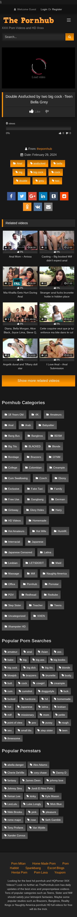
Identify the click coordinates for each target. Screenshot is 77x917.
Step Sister (14, 605)
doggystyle (47, 691)
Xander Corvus (16, 835)
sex (9, 730)
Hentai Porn (19, 872)
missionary (27, 714)
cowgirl (40, 683)
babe (10, 659)
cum (10, 691)
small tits (26, 730)
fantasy (11, 780)
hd (46, 698)
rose (33, 819)
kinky (33, 796)
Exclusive (13, 488)
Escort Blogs (55, 868)
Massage (13, 573)
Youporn (60, 872)
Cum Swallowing (18, 478)
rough (65, 722)
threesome (13, 738)
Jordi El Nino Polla (42, 788)
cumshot (27, 691)
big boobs (59, 659)
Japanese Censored (20, 552)
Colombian (35, 467)
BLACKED (35, 446)
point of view (14, 722)
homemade (64, 698)
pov (34, 722)
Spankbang (33, 868)
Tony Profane (15, 827)
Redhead (30, 594)
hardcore (30, 698)
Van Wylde (39, 827)
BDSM (58, 435)
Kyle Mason (52, 796)
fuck (66, 691)
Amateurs (55, 414)
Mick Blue (56, 803)
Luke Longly (34, 803)
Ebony (62, 478)
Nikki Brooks (14, 811)
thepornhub (44, 148)
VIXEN (41, 616)
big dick (31, 667)
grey (41, 180)
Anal (19, 163)
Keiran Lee (13, 796)
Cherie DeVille (15, 772)
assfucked (39, 163)
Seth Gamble (53, 819)
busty (68, 675)
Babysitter (48, 425)
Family (58, 488)
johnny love (56, 780)
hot (9, 706)
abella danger (15, 764)
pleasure (51, 811)
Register (57, 9)
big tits (49, 667)
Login (44, 9)
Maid (58, 563)
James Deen (33, 780)
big (20, 172)
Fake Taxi (37, 488)
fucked (11, 698)
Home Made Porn (44, 863)
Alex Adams (40, 764)
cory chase (40, 772)
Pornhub (32, 584)
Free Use (13, 499)
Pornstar (54, 584)
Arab (28, 425)
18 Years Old (16, 414)
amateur (12, 651)
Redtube (53, 594)
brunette (51, 675)
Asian (44, 651)
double (23, 180)
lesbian (61, 706)
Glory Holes (37, 510)
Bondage (13, 457)
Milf (33, 573)
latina (45, 706)
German (60, 499)
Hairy (59, 510)
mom (46, 714)
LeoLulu (12, 803)
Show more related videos (38, 381)
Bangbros (37, 435)
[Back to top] (65, 907)
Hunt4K (62, 531)
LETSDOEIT (36, 563)
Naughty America (57, 573)
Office (11, 584)
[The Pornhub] (31, 20)
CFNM (56, 457)
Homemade (39, 520)
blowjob (11, 675)
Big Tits (12, 446)
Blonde (56, 446)
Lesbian (13, 563)
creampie (59, 683)
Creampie (59, 467)
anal (29, 651)
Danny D (61, 772)
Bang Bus (14, 435)
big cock (38, 172)
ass (59, 651)
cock (57, 172)
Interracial (14, 541)
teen (64, 730)
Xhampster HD (17, 626)
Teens (57, 605)
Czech (43, 478)
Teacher (38, 605)
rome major (14, 819)
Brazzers (36, 457)
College (12, 467)
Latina (47, 552)
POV (11, 594)
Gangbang (37, 499)
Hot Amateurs (16, 531)
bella (59, 163)
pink (34, 811)
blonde (66, 667)
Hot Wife (41, 531)
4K (36, 414)
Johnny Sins (14, 788)
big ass (40, 659)
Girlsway (13, 510)
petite (61, 714)
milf (9, 714)
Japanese (37, 541)
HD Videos (14, 520)
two (57, 180)
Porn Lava (41, 872)
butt (9, 683)
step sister (47, 730)
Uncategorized (16, 616)
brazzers (31, 675)
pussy (48, 722)
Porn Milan (18, 863)
